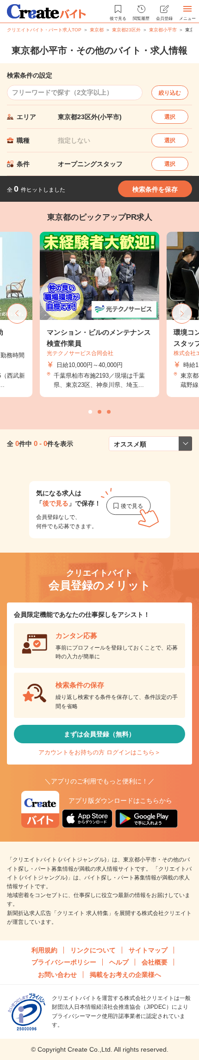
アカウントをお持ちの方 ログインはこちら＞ (99, 752)
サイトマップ (148, 950)
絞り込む (170, 93)
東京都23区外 (126, 29)
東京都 (97, 29)
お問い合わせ (57, 974)
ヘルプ (119, 962)
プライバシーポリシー (63, 962)
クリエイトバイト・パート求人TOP (44, 29)
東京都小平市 (163, 29)
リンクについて (93, 950)
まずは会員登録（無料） (99, 734)
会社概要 (155, 962)
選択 (169, 117)
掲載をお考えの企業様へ (125, 974)
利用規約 (44, 950)
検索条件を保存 (155, 189)
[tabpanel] (99, 315)
